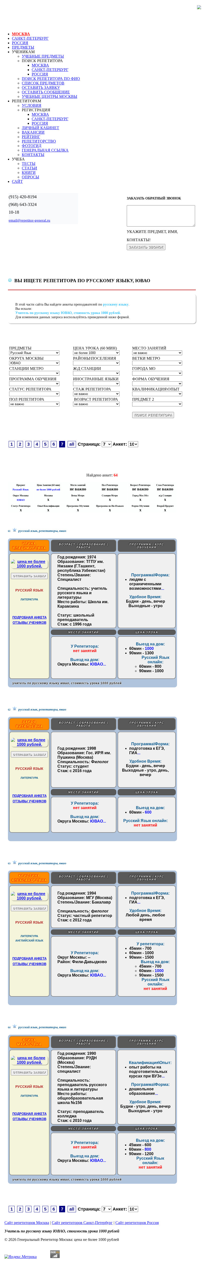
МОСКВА (21, 34)
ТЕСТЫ (28, 163)
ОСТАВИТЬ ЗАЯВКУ (41, 87)
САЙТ (17, 181)
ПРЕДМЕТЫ (23, 47)
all (71, 444)
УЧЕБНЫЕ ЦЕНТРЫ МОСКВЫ (49, 96)
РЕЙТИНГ (31, 137)
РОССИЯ (20, 43)
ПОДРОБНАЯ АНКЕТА (29, 617)
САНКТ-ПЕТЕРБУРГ (30, 38)
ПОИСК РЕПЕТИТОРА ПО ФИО (51, 79)
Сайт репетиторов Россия (137, 1223)
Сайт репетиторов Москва (26, 1223)
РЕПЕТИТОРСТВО (39, 141)
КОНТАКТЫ (33, 155)
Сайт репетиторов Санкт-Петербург (82, 1223)
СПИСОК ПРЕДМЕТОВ (43, 83)
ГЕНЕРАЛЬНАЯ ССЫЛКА (45, 150)
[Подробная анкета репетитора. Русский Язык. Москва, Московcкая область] (29, 566)
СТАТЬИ (29, 168)
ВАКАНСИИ (33, 132)
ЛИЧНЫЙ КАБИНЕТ (40, 128)
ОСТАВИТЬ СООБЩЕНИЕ (46, 92)
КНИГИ (29, 172)
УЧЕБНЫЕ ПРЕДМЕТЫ (43, 56)
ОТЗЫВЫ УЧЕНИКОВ (29, 623)
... (162, 588)
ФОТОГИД (31, 146)
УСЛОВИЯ (31, 105)
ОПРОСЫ (30, 177)
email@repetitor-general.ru (29, 220)
